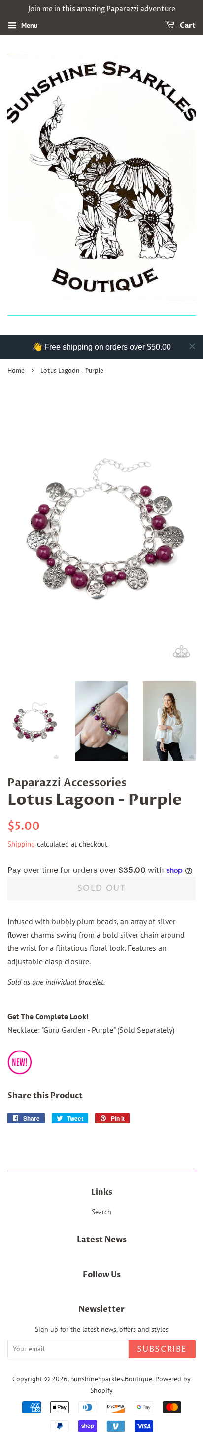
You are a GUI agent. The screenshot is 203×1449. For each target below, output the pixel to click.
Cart (187, 25)
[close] (192, 346)
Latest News (102, 1239)
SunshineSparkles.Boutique (111, 1379)
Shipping (21, 844)
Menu (28, 25)
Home (16, 371)
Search (101, 1211)
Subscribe (162, 1349)
